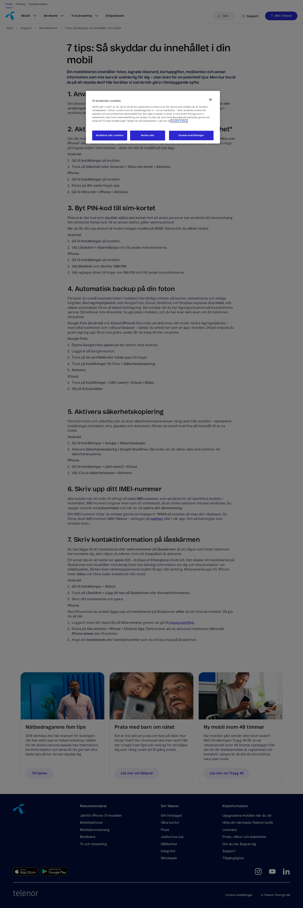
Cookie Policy (179, 121)
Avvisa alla (147, 135)
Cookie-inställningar (191, 135)
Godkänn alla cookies (109, 135)
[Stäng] (210, 99)
